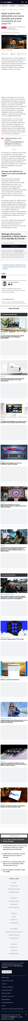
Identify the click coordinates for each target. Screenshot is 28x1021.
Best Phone (14, 913)
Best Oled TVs (14, 919)
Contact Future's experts (7, 980)
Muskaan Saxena (11, 28)
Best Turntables (14, 928)
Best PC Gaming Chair (14, 907)
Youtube (3, 208)
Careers (3, 1005)
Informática (3, 9)
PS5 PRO (12, 5)
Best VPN (14, 882)
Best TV (14, 916)
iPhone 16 (21, 5)
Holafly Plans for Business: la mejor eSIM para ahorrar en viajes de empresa (14, 855)
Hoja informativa (22, 53)
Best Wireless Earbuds (14, 935)
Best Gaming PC (14, 904)
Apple (17, 62)
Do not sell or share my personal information (12, 1008)
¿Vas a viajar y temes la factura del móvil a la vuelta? (13, 840)
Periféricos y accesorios (13, 9)
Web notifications (6, 999)
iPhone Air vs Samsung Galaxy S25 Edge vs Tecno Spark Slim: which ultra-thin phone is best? (14, 863)
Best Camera (14, 944)
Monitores (22, 9)
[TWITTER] (9, 284)
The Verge (18, 97)
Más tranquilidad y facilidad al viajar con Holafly (14, 870)
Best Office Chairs (14, 938)
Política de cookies (6, 993)
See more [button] (14, 149)
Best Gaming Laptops (14, 901)
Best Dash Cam (14, 947)
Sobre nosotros (5, 977)
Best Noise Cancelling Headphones (14, 931)
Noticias (4, 27)
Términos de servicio (19, 250)
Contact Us (4, 983)
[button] (2, 2)
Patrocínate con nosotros (8, 996)
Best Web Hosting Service (14, 889)
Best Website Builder (14, 892)
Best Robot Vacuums (14, 953)
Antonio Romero (13, 27)
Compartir (6, 53)
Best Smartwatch (14, 922)
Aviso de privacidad (19, 251)
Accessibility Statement (7, 1002)
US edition (12, 1017)
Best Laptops (14, 898)
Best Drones (14, 950)
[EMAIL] (12, 284)
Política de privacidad (7, 990)
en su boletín (15, 119)
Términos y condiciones (7, 987)
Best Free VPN (14, 885)
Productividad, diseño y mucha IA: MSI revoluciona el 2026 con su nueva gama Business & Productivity (15, 847)
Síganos (14, 53)
